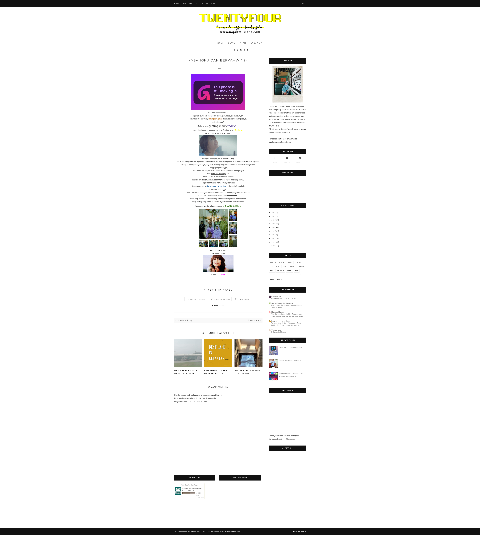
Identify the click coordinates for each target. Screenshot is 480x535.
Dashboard (187, 3)
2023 (274, 212)
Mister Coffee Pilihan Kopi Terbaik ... (247, 372)
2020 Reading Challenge (189, 485)
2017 (274, 231)
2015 (274, 238)
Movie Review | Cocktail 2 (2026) (283, 298)
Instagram (299, 162)
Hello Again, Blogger (278, 332)
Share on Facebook (197, 299)
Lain (271, 266)
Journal (221, 306)
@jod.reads (290, 439)
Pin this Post (244, 299)
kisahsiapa (280, 271)
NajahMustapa (218, 531)
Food (272, 271)
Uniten (299, 275)
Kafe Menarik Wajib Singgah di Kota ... (215, 372)
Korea (289, 271)
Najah (184, 489)
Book (272, 279)
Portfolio (211, 3)
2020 (274, 220)
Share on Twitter (222, 299)
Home (176, 3)
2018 (274, 227)
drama (279, 279)
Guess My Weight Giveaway (290, 360)
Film (277, 266)
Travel (292, 266)
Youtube (287, 162)
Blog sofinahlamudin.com (281, 321)
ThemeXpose (195, 531)
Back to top (299, 532)
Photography (289, 275)
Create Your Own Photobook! (291, 347)
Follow (199, 3)
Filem (243, 43)
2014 (274, 242)
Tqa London (276, 330)
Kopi (279, 275)
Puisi (296, 271)
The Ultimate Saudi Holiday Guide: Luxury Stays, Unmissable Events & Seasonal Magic (287, 315)
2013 (274, 246)
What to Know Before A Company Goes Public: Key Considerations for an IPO (286, 324)
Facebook (275, 162)
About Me (256, 43)
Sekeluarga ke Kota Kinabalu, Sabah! (186, 372)
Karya (231, 43)
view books (201, 498)
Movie (285, 266)
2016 (274, 235)
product (301, 266)
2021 (274, 216)
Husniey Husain (277, 312)
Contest (282, 262)
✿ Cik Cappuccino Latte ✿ (282, 303)
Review (298, 262)
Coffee (272, 275)
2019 (274, 224)
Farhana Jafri (276, 296)
